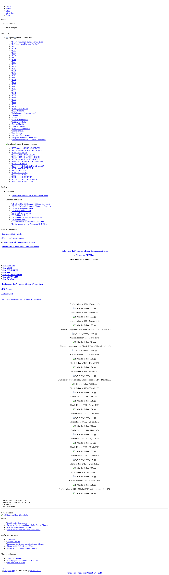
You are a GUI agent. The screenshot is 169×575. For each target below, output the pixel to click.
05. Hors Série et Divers (21, 213)
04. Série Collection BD (21, 211)
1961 (14, 48)
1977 (14, 84)
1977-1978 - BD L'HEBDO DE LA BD (28, 166)
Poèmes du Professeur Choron (19, 527)
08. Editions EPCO (19, 219)
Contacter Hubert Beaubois (17, 515)
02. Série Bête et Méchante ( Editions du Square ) (31, 206)
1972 (14, 73)
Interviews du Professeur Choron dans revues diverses (85, 251)
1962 (14, 51)
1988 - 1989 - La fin (20, 109)
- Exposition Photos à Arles (11, 234)
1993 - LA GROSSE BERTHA (24, 179)
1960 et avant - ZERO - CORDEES (26, 148)
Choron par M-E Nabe (85, 255)
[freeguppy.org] (8, 571)
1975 (14, 80)
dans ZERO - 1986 (10, 277)
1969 (14, 66)
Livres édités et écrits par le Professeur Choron (30, 196)
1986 (14, 104)
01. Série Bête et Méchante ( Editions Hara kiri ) (31, 204)
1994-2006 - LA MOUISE (22, 181)
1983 (14, 97)
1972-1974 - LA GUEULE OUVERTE (27, 161)
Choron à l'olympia (14, 558)
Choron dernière (13, 542)
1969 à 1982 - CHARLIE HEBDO (26, 157)
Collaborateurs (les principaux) (24, 113)
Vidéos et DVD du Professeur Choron (22, 548)
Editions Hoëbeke (19, 122)
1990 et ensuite (18, 111)
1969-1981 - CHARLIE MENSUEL (26, 159)
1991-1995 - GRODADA (22, 177)
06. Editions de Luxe (20, 215)
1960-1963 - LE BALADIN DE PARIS (28, 150)
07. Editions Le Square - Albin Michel (27, 217)
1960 (14, 46)
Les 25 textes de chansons (17, 523)
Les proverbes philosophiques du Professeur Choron (27, 525)
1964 (14, 55)
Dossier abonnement (20, 120)
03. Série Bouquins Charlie (22, 208)
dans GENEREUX (10, 270)
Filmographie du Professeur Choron (21, 546)
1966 (14, 60)
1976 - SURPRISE (19, 164)
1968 (14, 64)
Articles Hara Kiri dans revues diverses (18, 242)
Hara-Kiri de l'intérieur (21, 129)
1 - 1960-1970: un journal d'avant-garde (27, 42)
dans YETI (7, 268)
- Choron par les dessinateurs (12, 238)
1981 (14, 93)
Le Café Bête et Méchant (22, 135)
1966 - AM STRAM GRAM (23, 155)
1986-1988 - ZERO (19, 173)
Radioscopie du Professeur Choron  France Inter (22, 284)
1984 (14, 100)
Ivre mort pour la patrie (16, 563)
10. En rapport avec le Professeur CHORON (29, 224)
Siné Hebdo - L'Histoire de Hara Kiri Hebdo (20, 247)
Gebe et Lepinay (18, 126)
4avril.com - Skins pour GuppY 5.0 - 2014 (84, 573)
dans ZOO (6, 272)
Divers (14, 117)
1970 (14, 68)
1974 (14, 77)
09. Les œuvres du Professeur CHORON (28, 222)
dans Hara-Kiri (8, 266)
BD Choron (7, 289)
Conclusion (16, 115)
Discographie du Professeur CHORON (22, 560)
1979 (14, 88)
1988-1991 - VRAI (19, 175)
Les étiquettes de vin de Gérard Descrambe (29, 140)
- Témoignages (7, 294)
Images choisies (18, 131)
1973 (14, 75)
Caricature (11, 539)
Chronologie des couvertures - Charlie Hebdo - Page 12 (22, 299)
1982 (14, 95)
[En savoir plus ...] (34, 571)
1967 (14, 62)
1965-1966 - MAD (19, 153)
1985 (14, 102)
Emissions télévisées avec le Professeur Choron (25, 544)
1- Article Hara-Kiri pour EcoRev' (25, 44)
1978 (14, 86)
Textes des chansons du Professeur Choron (23, 530)
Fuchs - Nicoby (18, 124)
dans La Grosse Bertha (12, 275)
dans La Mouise (9, 279)
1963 (14, 53)
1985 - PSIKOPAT (19, 170)
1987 (14, 106)
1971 (14, 71)
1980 (14, 91)
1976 (14, 82)
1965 (14, 57)
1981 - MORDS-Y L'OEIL (22, 168)
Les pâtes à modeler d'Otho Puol (24, 137)
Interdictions (17, 133)
